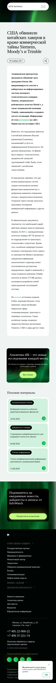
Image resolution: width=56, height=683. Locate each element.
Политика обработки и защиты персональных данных (21, 642)
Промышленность (15, 552)
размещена (24, 120)
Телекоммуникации (16, 574)
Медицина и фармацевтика (19, 556)
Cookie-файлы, (40, 667)
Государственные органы (18, 548)
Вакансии (11, 608)
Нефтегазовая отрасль (17, 578)
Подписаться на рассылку (28, 516)
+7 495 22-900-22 (18, 631)
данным (17, 297)
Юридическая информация (19, 611)
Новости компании (15, 596)
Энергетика (12, 563)
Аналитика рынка (15, 600)
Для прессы (12, 604)
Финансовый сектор (16, 559)
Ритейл (10, 571)
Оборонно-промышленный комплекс (23, 567)
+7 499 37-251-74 (18, 635)
